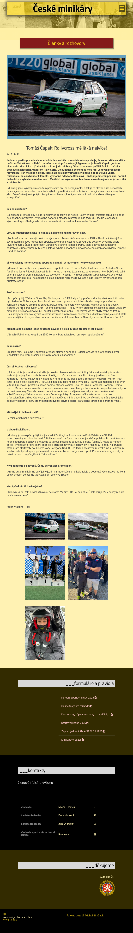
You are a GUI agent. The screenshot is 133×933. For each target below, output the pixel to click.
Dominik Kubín (66, 815)
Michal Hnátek (66, 807)
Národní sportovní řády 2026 (78, 697)
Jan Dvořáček (66, 823)
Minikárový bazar (71, 739)
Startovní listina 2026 (73, 723)
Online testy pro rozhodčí (75, 706)
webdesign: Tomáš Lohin (17, 917)
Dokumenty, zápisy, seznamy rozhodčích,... (86, 714)
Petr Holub (64, 834)
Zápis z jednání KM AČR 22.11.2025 (82, 731)
